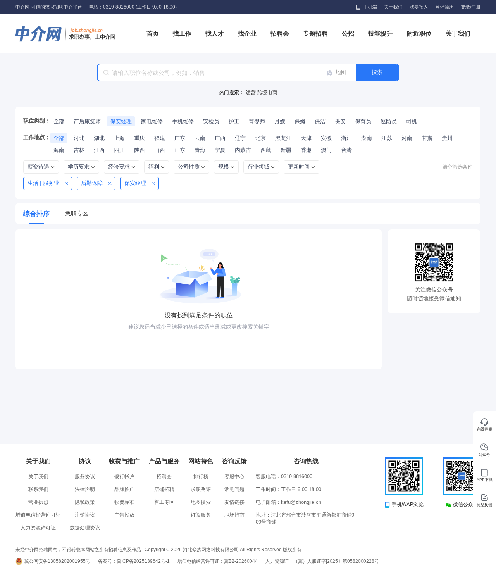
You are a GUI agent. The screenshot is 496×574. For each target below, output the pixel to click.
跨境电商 (267, 92)
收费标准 (124, 502)
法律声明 (85, 489)
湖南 (366, 138)
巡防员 (389, 121)
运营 (251, 92)
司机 (411, 121)
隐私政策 (85, 502)
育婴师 (257, 121)
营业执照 (38, 502)
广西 (220, 138)
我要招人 (419, 7)
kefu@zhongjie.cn (301, 502)
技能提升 (380, 33)
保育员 (363, 121)
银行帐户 (124, 476)
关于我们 (393, 7)
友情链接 (234, 502)
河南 (406, 138)
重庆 (139, 138)
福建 (159, 138)
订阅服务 (201, 515)
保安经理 (121, 121)
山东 (179, 150)
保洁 (320, 121)
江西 (99, 150)
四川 (119, 150)
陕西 (139, 150)
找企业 (247, 33)
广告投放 (124, 515)
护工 (234, 121)
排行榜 (200, 476)
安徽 (326, 138)
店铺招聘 (164, 489)
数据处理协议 (85, 528)
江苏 (386, 138)
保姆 (299, 121)
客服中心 (234, 476)
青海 (200, 150)
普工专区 (164, 502)
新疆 (286, 150)
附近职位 (419, 33)
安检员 (211, 121)
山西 (159, 150)
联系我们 (38, 489)
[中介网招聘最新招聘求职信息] (66, 33)
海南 (58, 150)
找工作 (182, 33)
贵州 (447, 138)
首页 (152, 33)
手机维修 (183, 121)
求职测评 (201, 489)
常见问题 (234, 489)
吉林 (79, 150)
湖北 (99, 138)
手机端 (370, 7)
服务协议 (85, 476)
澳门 (326, 150)
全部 (58, 121)
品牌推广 (124, 489)
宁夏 (220, 150)
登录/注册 (470, 7)
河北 (79, 138)
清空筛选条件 (458, 167)
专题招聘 (315, 33)
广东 (179, 138)
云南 (200, 138)
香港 (306, 150)
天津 (306, 138)
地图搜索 (201, 502)
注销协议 (85, 515)
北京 (260, 138)
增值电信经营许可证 (38, 515)
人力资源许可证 (38, 528)
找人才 (214, 33)
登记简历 (444, 7)
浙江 (346, 138)
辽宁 (240, 138)
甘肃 (427, 138)
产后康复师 (87, 121)
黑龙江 (283, 138)
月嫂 (279, 121)
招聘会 (279, 33)
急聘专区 (76, 213)
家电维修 (152, 121)
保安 (340, 121)
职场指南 (234, 515)
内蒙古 (243, 150)
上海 (119, 138)
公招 (348, 33)
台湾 (346, 150)
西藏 (265, 150)
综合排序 (36, 213)
